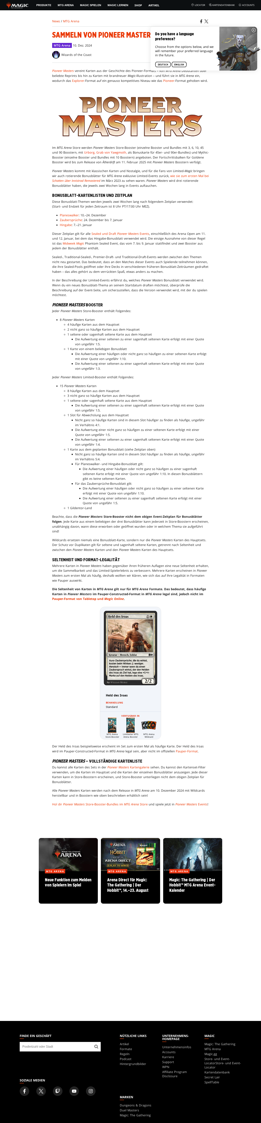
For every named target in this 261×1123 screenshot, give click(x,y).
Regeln (125, 1054)
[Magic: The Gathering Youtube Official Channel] (74, 1091)
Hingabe (66, 225)
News (56, 21)
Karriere (168, 1057)
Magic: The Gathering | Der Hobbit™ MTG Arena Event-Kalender (192, 887)
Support (168, 1062)
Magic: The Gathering (219, 1044)
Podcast (125, 1059)
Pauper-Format (187, 751)
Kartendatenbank (223, 5)
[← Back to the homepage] (17, 5)
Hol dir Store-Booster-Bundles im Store (100, 804)
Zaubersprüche (71, 220)
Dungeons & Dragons (135, 1105)
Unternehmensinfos (176, 1047)
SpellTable (211, 1082)
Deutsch (163, 65)
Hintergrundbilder (133, 1064)
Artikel (153, 5)
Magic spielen (90, 5)
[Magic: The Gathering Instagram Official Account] (91, 1091)
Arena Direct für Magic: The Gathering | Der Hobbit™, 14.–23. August (130, 887)
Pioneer (168, 81)
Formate (126, 1049)
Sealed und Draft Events (120, 234)
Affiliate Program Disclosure (174, 1074)
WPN (165, 1067)
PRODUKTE (43, 5)
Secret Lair (212, 1077)
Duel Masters (129, 1110)
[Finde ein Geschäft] (96, 1046)
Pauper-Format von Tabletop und (88, 599)
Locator (200, 5)
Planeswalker (69, 215)
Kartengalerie (128, 767)
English (179, 65)
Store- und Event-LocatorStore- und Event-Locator (222, 1063)
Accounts (248, 5)
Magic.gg (210, 1054)
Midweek (73, 243)
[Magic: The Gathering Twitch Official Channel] (57, 1091)
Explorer (78, 81)
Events (191, 804)
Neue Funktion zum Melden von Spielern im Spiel (68, 887)
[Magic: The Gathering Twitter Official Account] (41, 1091)
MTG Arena (66, 5)
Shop (138, 5)
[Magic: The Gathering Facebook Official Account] (24, 1091)
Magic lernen (118, 5)
